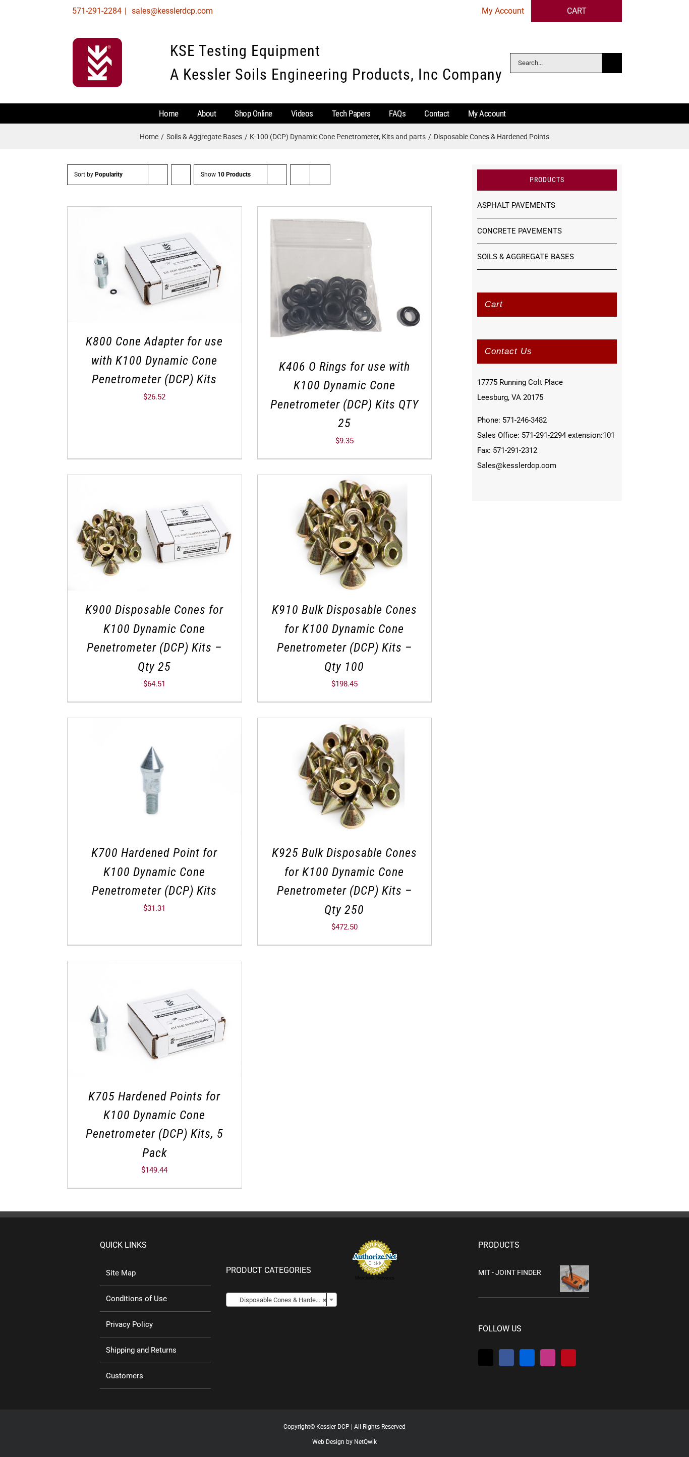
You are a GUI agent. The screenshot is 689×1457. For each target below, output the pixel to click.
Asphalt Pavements (516, 205)
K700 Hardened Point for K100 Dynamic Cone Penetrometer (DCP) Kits (154, 872)
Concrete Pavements (519, 231)
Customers (124, 1375)
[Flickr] (527, 1357)
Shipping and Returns (141, 1350)
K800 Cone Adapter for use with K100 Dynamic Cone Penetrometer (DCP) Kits (154, 360)
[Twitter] (485, 1357)
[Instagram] (547, 1357)
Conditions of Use (136, 1298)
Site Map (121, 1272)
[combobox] (281, 1300)
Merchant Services (374, 1277)
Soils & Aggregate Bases (525, 256)
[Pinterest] (568, 1357)
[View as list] (320, 175)
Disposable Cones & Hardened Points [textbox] (283, 1300)
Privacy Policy (129, 1324)
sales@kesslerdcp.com (171, 11)
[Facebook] (506, 1357)
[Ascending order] (181, 174)
